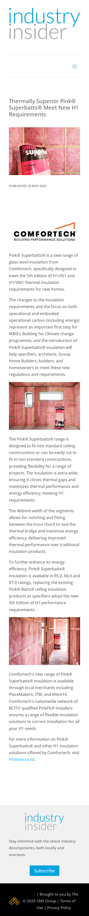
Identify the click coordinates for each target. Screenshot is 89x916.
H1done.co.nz (22, 759)
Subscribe (44, 871)
